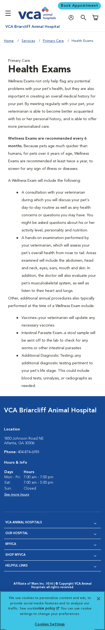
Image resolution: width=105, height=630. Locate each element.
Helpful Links (16, 565)
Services (28, 41)
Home (9, 41)
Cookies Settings (50, 624)
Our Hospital (16, 533)
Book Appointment (79, 6)
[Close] (98, 599)
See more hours (16, 494)
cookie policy (46, 608)
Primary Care (53, 41)
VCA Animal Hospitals (23, 522)
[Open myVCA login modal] (72, 17)
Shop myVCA (15, 555)
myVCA (10, 544)
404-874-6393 (28, 452)
